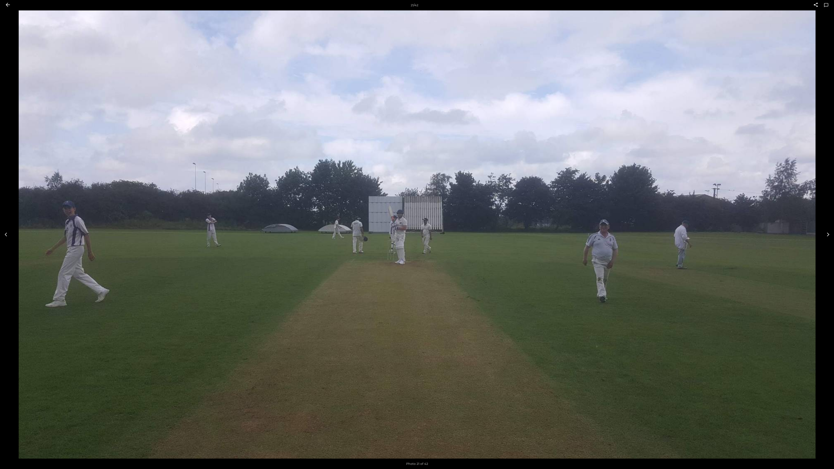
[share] (815, 5)
